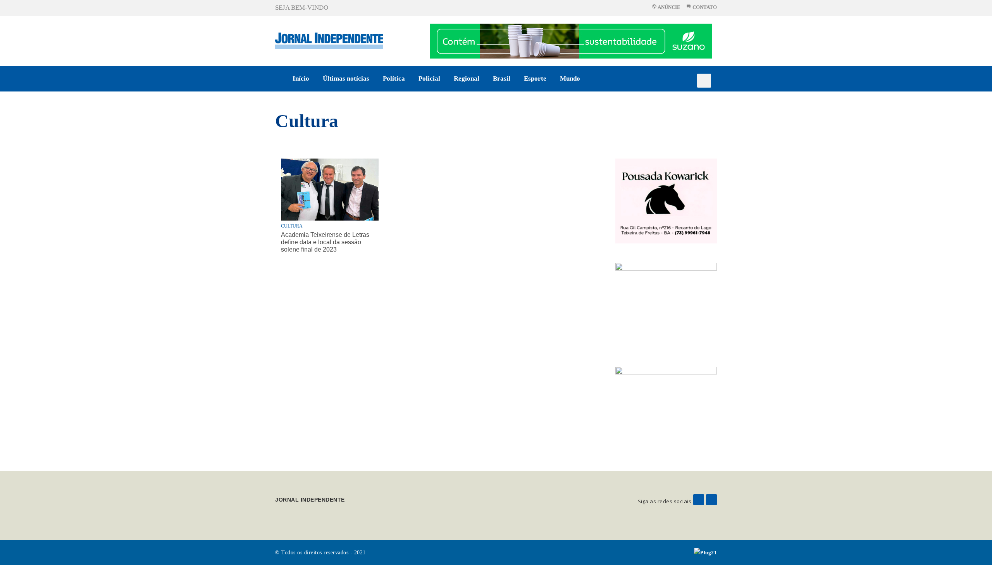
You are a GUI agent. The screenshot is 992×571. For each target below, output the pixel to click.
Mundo (570, 78)
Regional (466, 78)
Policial (429, 78)
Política (394, 78)
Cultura (306, 120)
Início (301, 78)
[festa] (666, 408)
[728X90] (571, 40)
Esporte (535, 78)
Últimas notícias (346, 78)
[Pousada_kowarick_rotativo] (666, 200)
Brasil (501, 78)
